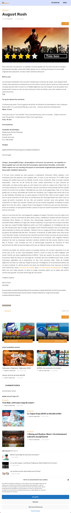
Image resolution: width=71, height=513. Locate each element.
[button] (68, 480)
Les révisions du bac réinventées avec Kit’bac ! (25, 471)
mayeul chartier (9, 370)
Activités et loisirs (11, 352)
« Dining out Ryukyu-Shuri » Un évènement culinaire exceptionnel (47, 435)
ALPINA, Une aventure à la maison (49, 368)
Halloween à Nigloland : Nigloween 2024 (16, 368)
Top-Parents (8, 19)
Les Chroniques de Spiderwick (50, 267)
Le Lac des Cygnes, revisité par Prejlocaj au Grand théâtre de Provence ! (33, 463)
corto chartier (44, 370)
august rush (65, 310)
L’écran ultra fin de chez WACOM (13, 375)
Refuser (35, 502)
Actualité (5, 10)
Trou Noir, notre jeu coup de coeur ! (18, 403)
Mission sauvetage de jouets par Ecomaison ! (24, 455)
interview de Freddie (26, 267)
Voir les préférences (36, 507)
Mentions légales (35, 510)
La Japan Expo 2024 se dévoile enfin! (44, 414)
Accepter (35, 497)
